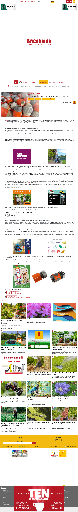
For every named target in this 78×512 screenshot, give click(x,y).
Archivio (21, 1)
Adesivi (63, 490)
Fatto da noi (5, 495)
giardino (38, 98)
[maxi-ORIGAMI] (57, 246)
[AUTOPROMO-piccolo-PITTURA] (19, 453)
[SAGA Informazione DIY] (73, 1)
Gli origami (5, 497)
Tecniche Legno (38, 86)
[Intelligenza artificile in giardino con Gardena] (39, 413)
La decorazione (6, 504)
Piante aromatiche (48, 86)
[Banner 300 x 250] (22, 197)
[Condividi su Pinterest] (2, 123)
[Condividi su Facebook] (2, 121)
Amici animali (5, 490)
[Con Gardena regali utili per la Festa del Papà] (39, 389)
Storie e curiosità (11, 90)
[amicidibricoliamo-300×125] (58, 453)
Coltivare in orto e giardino (26, 86)
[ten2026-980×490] (39, 498)
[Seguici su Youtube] (3, 1)
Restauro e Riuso (65, 86)
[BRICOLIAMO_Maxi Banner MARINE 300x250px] (57, 197)
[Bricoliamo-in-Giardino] (39, 339)
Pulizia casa (64, 499)
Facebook (11, 446)
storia (7, 120)
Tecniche (57, 86)
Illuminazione (65, 497)
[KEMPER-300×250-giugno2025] (22, 246)
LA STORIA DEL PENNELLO (11, 296)
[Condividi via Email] (2, 130)
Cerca (52, 1)
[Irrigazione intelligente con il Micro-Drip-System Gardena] (64, 413)
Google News (73, 446)
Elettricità (64, 495)
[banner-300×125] (8, 6)
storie (53, 98)
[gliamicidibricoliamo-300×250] (13, 364)
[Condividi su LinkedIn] (2, 125)
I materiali (5, 499)
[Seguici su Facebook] (5, 1)
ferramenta (28, 182)
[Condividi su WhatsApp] (2, 128)
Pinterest (58, 446)
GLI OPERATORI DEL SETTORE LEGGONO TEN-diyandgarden (18, 297)
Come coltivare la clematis (61, 397)
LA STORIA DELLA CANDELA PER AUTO (13, 293)
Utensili (63, 502)
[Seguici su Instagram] (7, 1)
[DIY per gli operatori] (67, 1)
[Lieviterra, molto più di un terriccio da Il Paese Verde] (64, 338)
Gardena (31, 98)
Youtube (26, 446)
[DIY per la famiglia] (70, 1)
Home (2, 90)
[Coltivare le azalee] (39, 310)
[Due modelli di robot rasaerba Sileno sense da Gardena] (13, 338)
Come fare (5, 492)
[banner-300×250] (57, 156)
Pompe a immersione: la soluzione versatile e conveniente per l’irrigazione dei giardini (12, 425)
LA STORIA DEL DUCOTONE (11, 295)
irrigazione (46, 98)
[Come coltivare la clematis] (64, 388)
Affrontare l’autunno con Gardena (38, 372)
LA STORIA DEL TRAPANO (11, 292)
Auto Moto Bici (65, 492)
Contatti (27, 1)
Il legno (4, 502)
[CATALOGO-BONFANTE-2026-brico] (64, 312)
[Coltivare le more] (13, 388)
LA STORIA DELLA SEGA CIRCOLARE (13, 291)
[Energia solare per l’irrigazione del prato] (64, 363)
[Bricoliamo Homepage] (16, 82)
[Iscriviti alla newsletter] (58, 439)
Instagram (42, 446)
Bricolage (3, 488)
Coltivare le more (7, 397)
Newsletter (33, 1)
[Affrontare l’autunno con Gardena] (39, 363)
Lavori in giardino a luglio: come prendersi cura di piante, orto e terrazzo (11, 321)
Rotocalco (5, 90)
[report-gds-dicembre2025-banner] (22, 156)
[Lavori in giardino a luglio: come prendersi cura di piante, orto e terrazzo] (13, 311)
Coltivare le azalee (33, 319)
